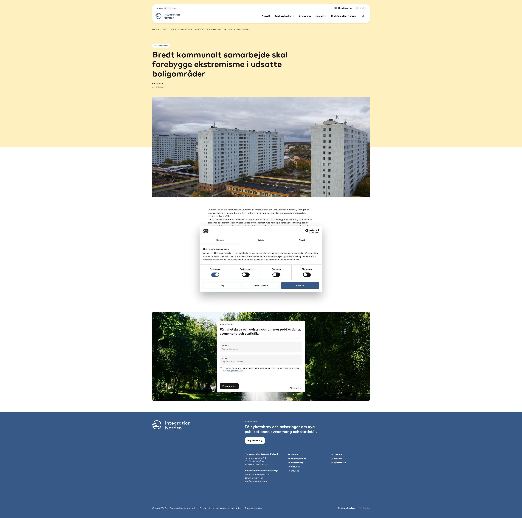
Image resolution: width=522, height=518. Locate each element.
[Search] (363, 16)
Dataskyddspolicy (253, 508)
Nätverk (320, 16)
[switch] (246, 275)
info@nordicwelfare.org (256, 464)
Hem (154, 29)
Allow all (300, 285)
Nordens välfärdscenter (166, 8)
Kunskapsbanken (283, 16)
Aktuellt (266, 16)
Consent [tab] (220, 240)
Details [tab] (261, 240)
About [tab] (302, 240)
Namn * (225, 345)
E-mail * (225, 358)
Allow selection (261, 285)
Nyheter (163, 29)
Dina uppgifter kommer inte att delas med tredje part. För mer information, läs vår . (261, 369)
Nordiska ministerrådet (230, 508)
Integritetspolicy (235, 371)
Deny (222, 285)
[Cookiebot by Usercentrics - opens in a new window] (307, 231)
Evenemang (305, 16)
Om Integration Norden (343, 16)
